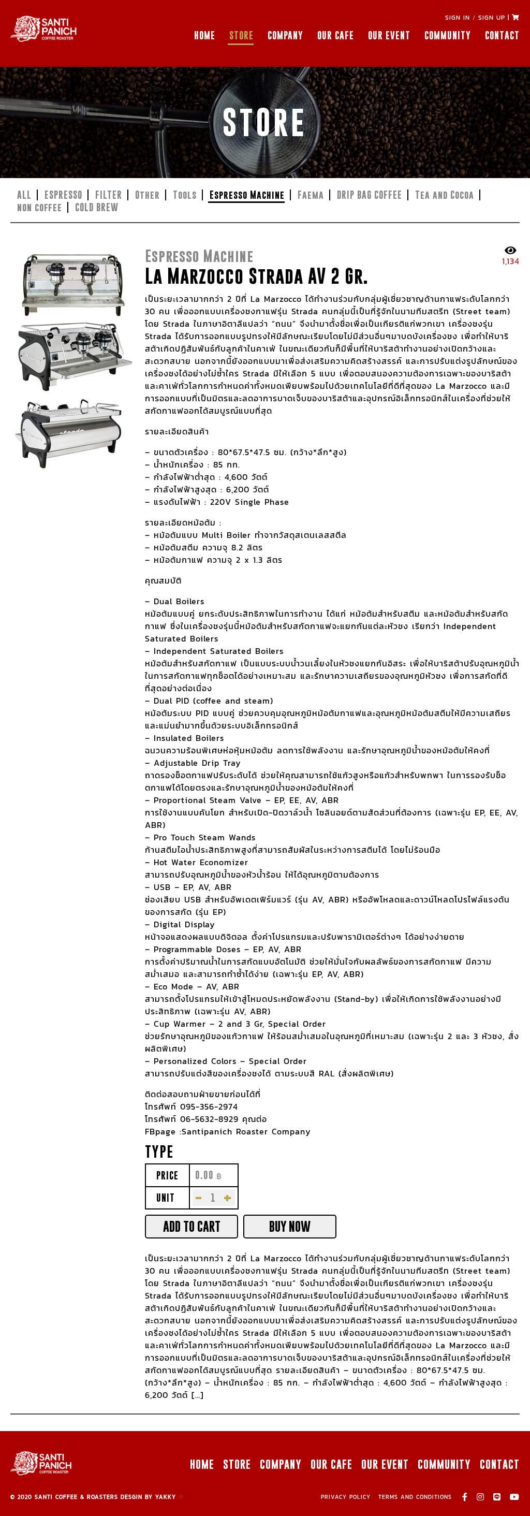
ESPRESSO (63, 195)
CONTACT (502, 35)
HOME (204, 35)
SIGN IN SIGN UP (475, 17)
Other (147, 195)
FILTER (108, 195)
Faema (311, 195)
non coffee (39, 207)
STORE (241, 35)
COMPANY (285, 35)
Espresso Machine (247, 195)
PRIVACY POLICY (346, 1497)
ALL (24, 195)
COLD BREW (97, 207)
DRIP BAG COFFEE (369, 195)
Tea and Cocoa (444, 195)
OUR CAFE (335, 35)
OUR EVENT (389, 35)
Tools (185, 195)
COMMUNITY (447, 35)
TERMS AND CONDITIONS (415, 1497)
